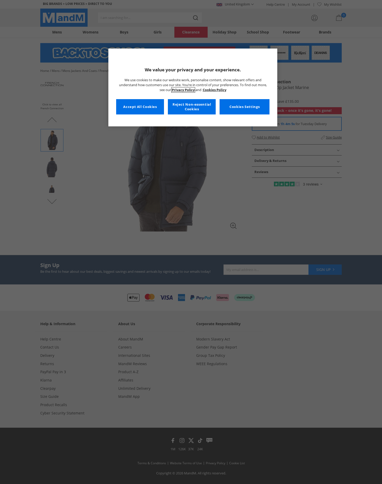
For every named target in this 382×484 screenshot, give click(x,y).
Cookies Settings (244, 107)
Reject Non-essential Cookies (192, 106)
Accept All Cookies (140, 107)
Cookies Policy (214, 90)
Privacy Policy (183, 90)
